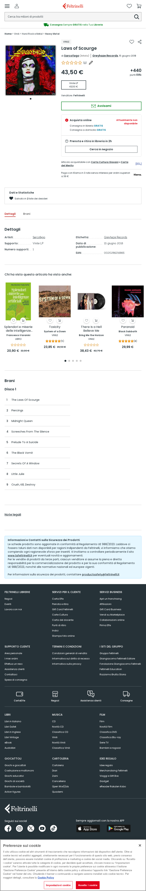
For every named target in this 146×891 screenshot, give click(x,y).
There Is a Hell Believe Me (91, 329)
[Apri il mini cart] (139, 6)
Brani (26, 214)
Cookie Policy (46, 877)
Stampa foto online (63, 635)
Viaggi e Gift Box (109, 775)
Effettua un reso (13, 663)
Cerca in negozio (101, 149)
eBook (8, 742)
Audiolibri (10, 747)
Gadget (104, 781)
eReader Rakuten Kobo (113, 786)
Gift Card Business (110, 609)
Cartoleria (58, 765)
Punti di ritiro (59, 625)
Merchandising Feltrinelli (114, 770)
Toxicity (54, 327)
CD (54, 721)
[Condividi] (139, 42)
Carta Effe (57, 598)
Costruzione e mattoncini (19, 770)
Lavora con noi (13, 609)
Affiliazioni (105, 604)
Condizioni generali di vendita (69, 653)
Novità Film (106, 726)
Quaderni (57, 791)
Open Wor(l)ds (60, 786)
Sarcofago (71, 56)
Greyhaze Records (105, 56)
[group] (73, 25)
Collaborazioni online (112, 620)
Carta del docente (62, 620)
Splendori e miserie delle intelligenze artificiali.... (18, 329)
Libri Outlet (10, 726)
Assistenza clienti (15, 669)
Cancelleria (59, 781)
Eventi (8, 604)
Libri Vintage (12, 737)
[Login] (16, 6)
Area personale (13, 653)
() (85, 62)
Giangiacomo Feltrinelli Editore (117, 658)
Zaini (55, 775)
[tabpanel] (31, 70)
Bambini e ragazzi (110, 747)
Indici (55, 630)
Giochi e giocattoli (15, 765)
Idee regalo (106, 765)
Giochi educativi (14, 775)
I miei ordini (11, 658)
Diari (54, 770)
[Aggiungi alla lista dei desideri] (131, 42)
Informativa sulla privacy (66, 663)
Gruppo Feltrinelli (109, 653)
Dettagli (10, 214)
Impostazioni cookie (58, 885)
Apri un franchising (111, 598)
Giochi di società (14, 781)
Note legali (13, 515)
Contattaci (11, 674)
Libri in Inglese (13, 732)
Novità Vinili (58, 742)
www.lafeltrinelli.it (20, 555)
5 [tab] (80, 361)
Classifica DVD (108, 732)
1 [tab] (30, 99)
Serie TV (104, 742)
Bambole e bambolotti (18, 786)
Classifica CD (60, 732)
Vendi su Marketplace (112, 614)
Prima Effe (105, 625)
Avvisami (104, 106)
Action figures (13, 791)
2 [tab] (69, 361)
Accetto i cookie (87, 885)
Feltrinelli (79, 95)
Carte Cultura (60, 614)
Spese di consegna (16, 679)
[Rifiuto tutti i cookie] (140, 845)
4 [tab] (77, 361)
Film (102, 721)
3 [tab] (73, 361)
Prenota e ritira (60, 604)
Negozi (8, 598)
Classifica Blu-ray (110, 737)
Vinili (54, 737)
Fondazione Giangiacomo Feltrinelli (120, 663)
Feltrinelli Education (111, 669)
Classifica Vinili (61, 747)
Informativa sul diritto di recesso (71, 658)
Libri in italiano (13, 721)
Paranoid (127, 327)
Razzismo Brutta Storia (113, 674)
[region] (73, 865)
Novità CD (57, 726)
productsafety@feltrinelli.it (100, 574)
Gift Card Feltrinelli (62, 609)
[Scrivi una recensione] (91, 62)
